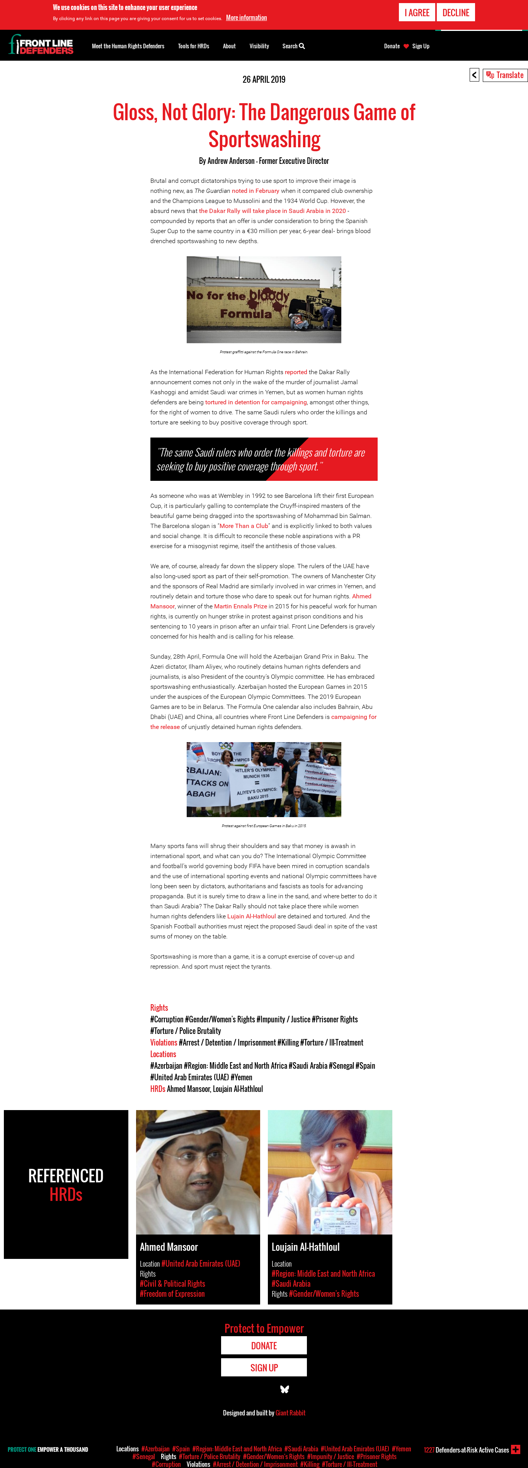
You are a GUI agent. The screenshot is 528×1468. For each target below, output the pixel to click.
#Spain (365, 1066)
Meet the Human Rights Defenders (128, 46)
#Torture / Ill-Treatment (331, 1042)
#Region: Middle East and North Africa (235, 1066)
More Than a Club (244, 526)
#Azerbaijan (166, 1066)
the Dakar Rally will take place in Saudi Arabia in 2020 (272, 211)
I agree (417, 12)
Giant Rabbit (290, 1412)
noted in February (255, 190)
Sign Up (420, 46)
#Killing (288, 1042)
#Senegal (341, 1066)
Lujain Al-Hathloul (251, 916)
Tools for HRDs (193, 46)
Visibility (259, 46)
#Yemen (241, 1077)
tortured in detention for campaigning (256, 402)
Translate (510, 74)
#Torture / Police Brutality (185, 1031)
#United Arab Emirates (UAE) (189, 1077)
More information (246, 17)
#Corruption (167, 1019)
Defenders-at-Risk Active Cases (466, 1449)
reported (296, 372)
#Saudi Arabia (308, 1066)
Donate (392, 46)
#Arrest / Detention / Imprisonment (227, 1042)
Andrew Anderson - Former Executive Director (268, 161)
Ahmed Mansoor (188, 1089)
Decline (456, 12)
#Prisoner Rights (335, 1019)
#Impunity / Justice (283, 1019)
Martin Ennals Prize (240, 606)
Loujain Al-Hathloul (238, 1089)
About (229, 46)
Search (291, 46)
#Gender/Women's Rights (220, 1019)
